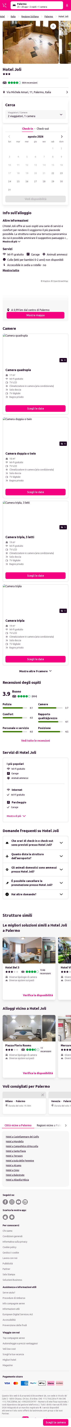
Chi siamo (7, 1231)
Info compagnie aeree (14, 1303)
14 (44, 165)
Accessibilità (9, 1320)
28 (44, 181)
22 (53, 173)
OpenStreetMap (60, 281)
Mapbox (46, 281)
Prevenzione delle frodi (15, 1325)
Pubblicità (8, 1263)
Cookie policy (9, 1247)
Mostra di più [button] (14, 816)
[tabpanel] (35, 1159)
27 (35, 181)
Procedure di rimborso (14, 1298)
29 (53, 181)
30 (61, 181)
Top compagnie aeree (14, 1338)
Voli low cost (9, 1349)
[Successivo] (61, 136)
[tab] (18, 1125)
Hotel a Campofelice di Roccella (22, 1146)
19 (27, 173)
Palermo (49, 16)
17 (9, 173)
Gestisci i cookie (11, 1252)
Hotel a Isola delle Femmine (20, 1160)
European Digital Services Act (18, 1314)
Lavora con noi (10, 1258)
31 (9, 189)
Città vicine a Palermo (18, 1125)
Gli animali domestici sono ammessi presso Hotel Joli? (34, 869)
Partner (6, 1269)
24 (9, 181)
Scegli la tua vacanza (13, 1354)
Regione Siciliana (30, 16)
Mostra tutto (11, 270)
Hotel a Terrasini (14, 1156)
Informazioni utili (11, 1309)
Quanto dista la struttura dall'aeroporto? (27, 856)
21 (44, 173)
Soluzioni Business (12, 1280)
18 (18, 173)
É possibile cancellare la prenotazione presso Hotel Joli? (32, 882)
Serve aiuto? (9, 1292)
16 (61, 165)
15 (53, 165)
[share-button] (53, 26)
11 (18, 165)
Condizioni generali (12, 1236)
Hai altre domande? (23, 894)
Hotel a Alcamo (13, 1165)
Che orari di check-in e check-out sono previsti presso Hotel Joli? (32, 842)
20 (35, 173)
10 (9, 165)
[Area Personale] (67, 5)
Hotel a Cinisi (12, 1170)
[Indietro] (9, 136)
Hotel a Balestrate (15, 1175)
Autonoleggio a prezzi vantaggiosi (20, 1343)
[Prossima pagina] (65, 1125)
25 (18, 181)
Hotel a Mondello (15, 1141)
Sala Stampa (9, 1274)
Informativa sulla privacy (15, 1241)
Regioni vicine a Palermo (51, 1125)
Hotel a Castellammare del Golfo (22, 1136)
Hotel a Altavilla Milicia (17, 1179)
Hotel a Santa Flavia (16, 1151)
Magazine (8, 1365)
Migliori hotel (9, 1359)
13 (35, 165)
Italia (13, 16)
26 (27, 181)
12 (27, 165)
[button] (31, 42)
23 (61, 173)
